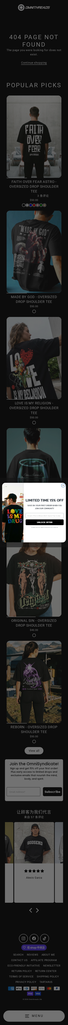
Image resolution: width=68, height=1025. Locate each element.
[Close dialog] (63, 485)
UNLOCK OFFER (44, 522)
